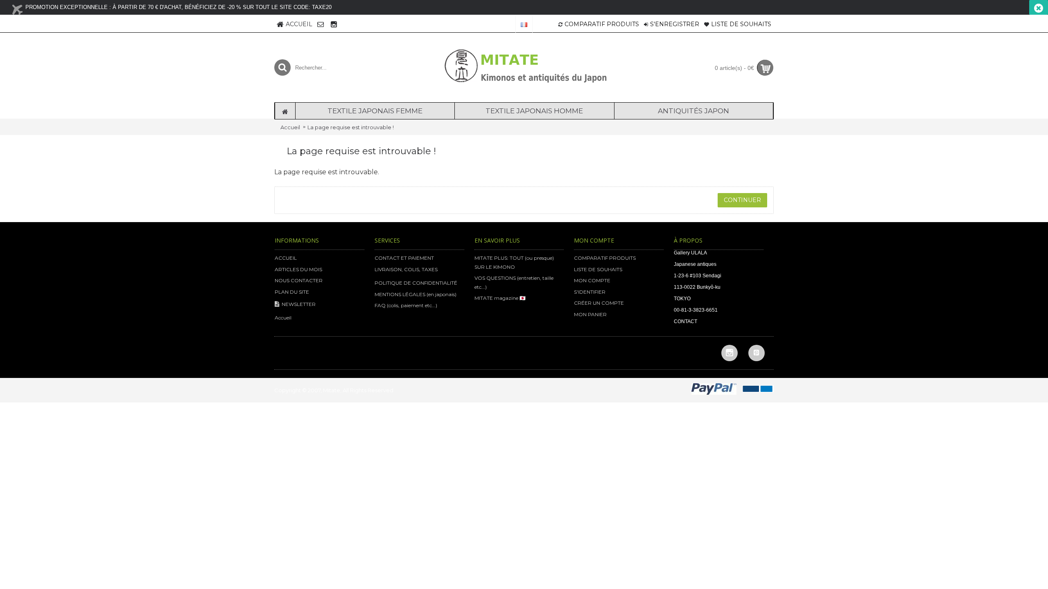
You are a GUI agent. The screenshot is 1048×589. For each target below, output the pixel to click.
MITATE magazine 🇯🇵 (500, 298)
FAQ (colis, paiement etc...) (406, 305)
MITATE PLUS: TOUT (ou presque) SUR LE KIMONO (514, 262)
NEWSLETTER (299, 304)
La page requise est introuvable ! (350, 127)
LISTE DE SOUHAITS (598, 269)
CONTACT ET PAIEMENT (404, 258)
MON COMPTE (592, 280)
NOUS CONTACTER (299, 280)
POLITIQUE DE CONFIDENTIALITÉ (416, 283)
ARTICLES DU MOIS (298, 269)
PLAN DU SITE (292, 292)
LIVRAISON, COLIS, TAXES (406, 269)
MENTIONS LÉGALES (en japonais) (415, 294)
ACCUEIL (286, 258)
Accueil (290, 127)
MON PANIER (590, 314)
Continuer (742, 200)
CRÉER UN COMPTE (599, 303)
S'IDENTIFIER (589, 292)
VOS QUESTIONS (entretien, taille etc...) (513, 282)
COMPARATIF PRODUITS (605, 258)
